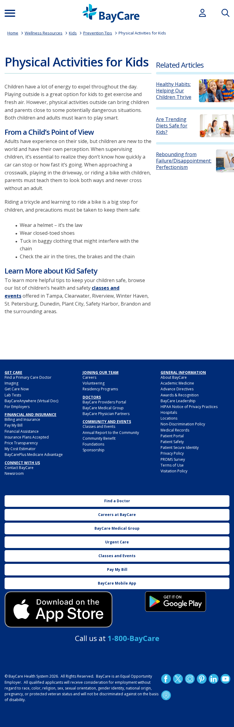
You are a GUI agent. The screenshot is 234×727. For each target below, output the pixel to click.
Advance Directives (177, 389)
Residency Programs (100, 389)
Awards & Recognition (180, 395)
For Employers (17, 406)
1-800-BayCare (133, 638)
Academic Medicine (177, 383)
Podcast (166, 695)
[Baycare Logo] (111, 13)
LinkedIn (213, 679)
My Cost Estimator (20, 448)
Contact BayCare (19, 467)
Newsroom (14, 473)
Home (12, 33)
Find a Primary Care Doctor (28, 377)
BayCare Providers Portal (104, 402)
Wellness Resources (43, 33)
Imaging (11, 383)
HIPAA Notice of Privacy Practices (189, 406)
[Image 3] (58, 609)
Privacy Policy (172, 453)
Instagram (190, 679)
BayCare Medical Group (103, 407)
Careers (89, 377)
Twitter (178, 679)
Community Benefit (99, 438)
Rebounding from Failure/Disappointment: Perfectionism (183, 160)
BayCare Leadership (178, 400)
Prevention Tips (97, 33)
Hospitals (169, 412)
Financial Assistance (22, 431)
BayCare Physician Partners (106, 413)
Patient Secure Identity (180, 447)
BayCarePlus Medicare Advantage (34, 454)
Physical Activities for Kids (142, 33)
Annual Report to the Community (111, 432)
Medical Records (175, 430)
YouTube (225, 679)
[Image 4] (175, 601)
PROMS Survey (173, 459)
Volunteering (94, 383)
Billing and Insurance (22, 419)
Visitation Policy (174, 471)
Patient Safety (172, 441)
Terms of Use (172, 465)
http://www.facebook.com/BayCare (166, 679)
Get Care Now (17, 389)
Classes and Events (99, 426)
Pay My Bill (14, 425)
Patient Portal (172, 436)
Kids (73, 33)
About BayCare (174, 377)
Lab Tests (13, 395)
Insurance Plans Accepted (27, 437)
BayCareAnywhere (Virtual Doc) (31, 400)
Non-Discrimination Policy (183, 424)
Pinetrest (202, 679)
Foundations (93, 444)
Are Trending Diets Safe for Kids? (171, 125)
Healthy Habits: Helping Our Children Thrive (173, 90)
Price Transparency (21, 443)
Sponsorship (94, 450)
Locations (169, 418)
